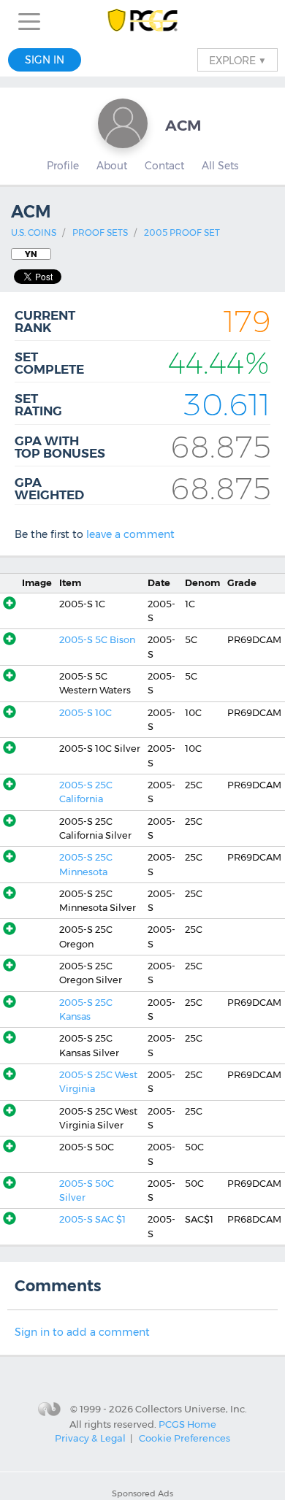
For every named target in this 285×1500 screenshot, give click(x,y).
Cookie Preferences (184, 1438)
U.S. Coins (33, 232)
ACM (183, 125)
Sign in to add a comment (82, 1332)
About (111, 166)
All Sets (220, 166)
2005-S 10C (85, 712)
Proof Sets (100, 232)
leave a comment (130, 534)
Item (70, 582)
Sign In (44, 59)
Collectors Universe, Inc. (191, 1409)
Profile (63, 166)
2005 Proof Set (182, 232)
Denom (202, 582)
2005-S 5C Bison (97, 639)
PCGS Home (187, 1423)
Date (159, 582)
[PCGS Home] (143, 21)
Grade (241, 582)
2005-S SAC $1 (92, 1219)
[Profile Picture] (123, 123)
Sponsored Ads (142, 1493)
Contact (164, 166)
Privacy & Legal (90, 1438)
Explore (237, 60)
